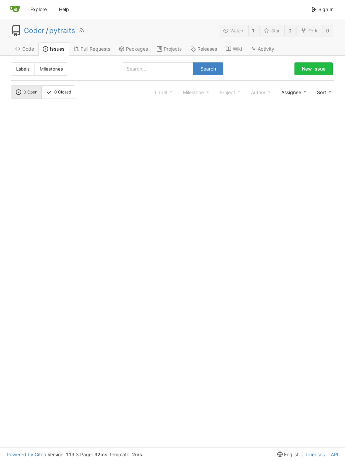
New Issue (313, 69)
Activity (266, 49)
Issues (57, 49)
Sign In (326, 9)
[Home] (15, 9)
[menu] (323, 92)
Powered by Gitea (26, 454)
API (334, 454)
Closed (62, 91)
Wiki (237, 49)
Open (30, 91)
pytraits (62, 30)
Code (28, 49)
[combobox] (293, 92)
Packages (137, 49)
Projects (173, 49)
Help (64, 9)
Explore (38, 9)
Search (208, 69)
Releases (207, 49)
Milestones (51, 69)
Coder (34, 30)
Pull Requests (95, 49)
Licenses (315, 454)
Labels (23, 69)
